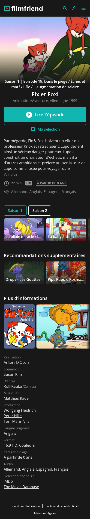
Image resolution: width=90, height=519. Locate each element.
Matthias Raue (16, 398)
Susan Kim (13, 374)
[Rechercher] (65, 8)
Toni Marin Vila (17, 421)
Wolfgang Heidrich (20, 410)
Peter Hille (13, 415)
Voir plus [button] (10, 174)
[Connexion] (74, 8)
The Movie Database (21, 486)
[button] (83, 8)
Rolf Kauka (13, 386)
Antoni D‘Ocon (16, 362)
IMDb (8, 481)
